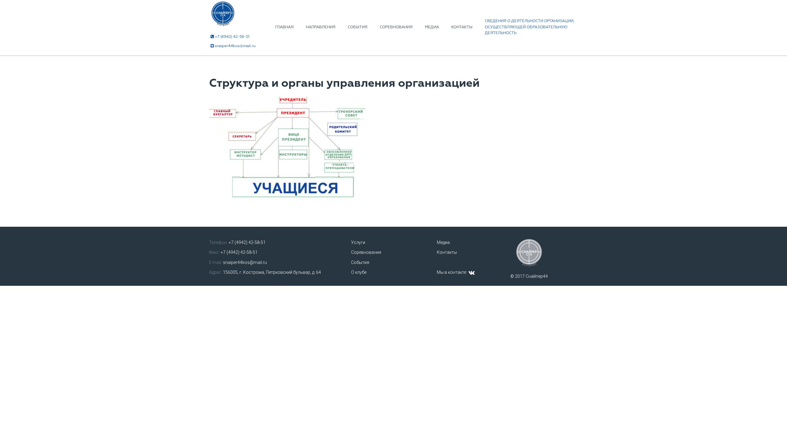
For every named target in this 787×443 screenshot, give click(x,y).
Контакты (462, 27)
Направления (320, 27)
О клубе (358, 272)
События (357, 27)
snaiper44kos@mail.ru (235, 46)
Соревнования (396, 27)
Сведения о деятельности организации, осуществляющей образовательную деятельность (529, 27)
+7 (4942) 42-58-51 (232, 37)
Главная (284, 27)
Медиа (432, 27)
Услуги (358, 242)
